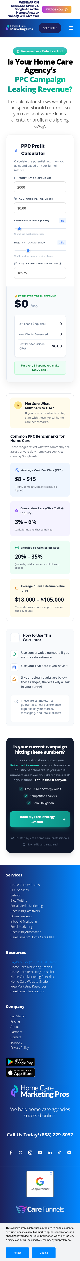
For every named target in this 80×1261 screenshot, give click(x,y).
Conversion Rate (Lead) (31, 220)
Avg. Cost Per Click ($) (36, 198)
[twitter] (20, 1153)
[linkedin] (50, 1153)
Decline (44, 1252)
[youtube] (40, 1153)
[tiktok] (59, 1153)
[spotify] (69, 1153)
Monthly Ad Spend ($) (35, 178)
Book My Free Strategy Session (37, 819)
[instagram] (30, 1153)
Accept (17, 1252)
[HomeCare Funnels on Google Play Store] (20, 1058)
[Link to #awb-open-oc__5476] (71, 28)
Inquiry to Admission (30, 242)
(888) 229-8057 (56, 1134)
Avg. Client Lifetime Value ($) (41, 263)
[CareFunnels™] (40, 1207)
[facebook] (11, 1153)
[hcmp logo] (19, 26)
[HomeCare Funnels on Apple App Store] (20, 1069)
